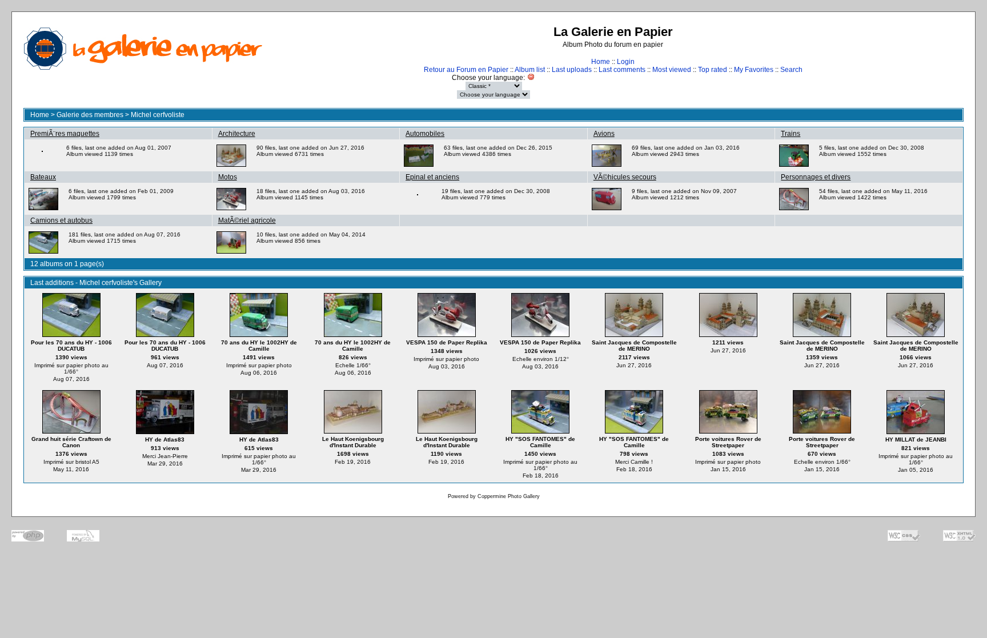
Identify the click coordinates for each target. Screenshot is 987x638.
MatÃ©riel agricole (247, 220)
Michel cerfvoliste (157, 115)
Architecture (236, 134)
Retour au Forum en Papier (466, 70)
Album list (530, 70)
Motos (227, 177)
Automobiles (425, 134)
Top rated (712, 70)
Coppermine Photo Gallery (509, 496)
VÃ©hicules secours (624, 177)
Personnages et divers (815, 177)
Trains (790, 134)
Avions (604, 134)
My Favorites (753, 70)
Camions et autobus (61, 220)
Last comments (622, 70)
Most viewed (671, 70)
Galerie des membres (90, 115)
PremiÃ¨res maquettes (64, 134)
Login (626, 62)
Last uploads (572, 70)
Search (791, 70)
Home (600, 62)
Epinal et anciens (432, 177)
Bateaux (43, 177)
